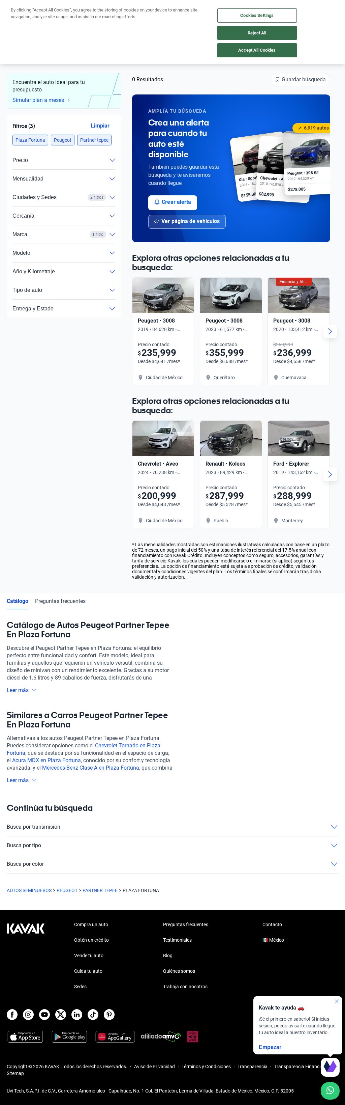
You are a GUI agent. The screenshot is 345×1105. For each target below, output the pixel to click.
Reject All (257, 32)
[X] (60, 1014)
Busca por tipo (24, 845)
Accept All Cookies (257, 50)
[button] (30, 140)
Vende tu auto (88, 955)
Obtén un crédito (91, 940)
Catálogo (17, 601)
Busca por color (25, 864)
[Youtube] (44, 1014)
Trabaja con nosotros (185, 986)
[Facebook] (12, 1014)
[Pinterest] (109, 1014)
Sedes (80, 986)
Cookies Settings (257, 15)
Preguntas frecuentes (60, 601)
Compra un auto (91, 924)
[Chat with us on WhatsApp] (330, 1091)
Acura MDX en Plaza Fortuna (46, 760)
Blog (167, 955)
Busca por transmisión (33, 827)
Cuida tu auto (88, 971)
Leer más (18, 690)
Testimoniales (177, 940)
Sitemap (15, 1073)
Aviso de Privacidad (154, 1066)
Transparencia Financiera (300, 1066)
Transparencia (253, 1066)
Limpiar (100, 125)
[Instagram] (28, 1014)
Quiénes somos (179, 971)
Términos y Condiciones (206, 1066)
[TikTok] (93, 1014)
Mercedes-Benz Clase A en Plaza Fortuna (90, 768)
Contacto (272, 924)
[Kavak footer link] (25, 956)
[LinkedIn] (76, 1014)
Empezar (270, 1047)
